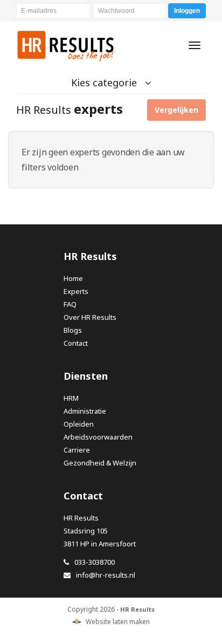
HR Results (66, 45)
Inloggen (187, 11)
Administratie (85, 411)
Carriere (77, 450)
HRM (71, 398)
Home (73, 278)
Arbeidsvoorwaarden (98, 437)
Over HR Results (90, 317)
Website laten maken (118, 621)
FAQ (70, 304)
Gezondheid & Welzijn (100, 463)
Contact (76, 343)
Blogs (73, 330)
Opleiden (79, 424)
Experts (76, 291)
